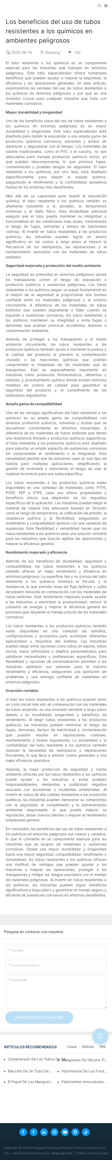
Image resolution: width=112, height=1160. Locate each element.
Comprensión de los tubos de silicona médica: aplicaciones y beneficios (38, 1059)
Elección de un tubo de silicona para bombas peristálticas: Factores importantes (31, 1071)
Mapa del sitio (62, 1153)
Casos (72, 1046)
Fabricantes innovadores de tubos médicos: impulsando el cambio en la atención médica (84, 1081)
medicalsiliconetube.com (31, 1153)
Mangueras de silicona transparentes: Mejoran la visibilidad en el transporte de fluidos (84, 1060)
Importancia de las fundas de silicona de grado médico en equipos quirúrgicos (84, 1071)
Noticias (88, 1046)
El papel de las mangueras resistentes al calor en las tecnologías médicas (31, 1081)
